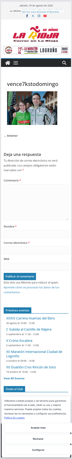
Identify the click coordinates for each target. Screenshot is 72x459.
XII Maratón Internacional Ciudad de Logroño (34, 353)
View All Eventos (14, 378)
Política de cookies (14, 417)
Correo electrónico (17, 243)
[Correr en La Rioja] (8, 63)
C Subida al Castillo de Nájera (28, 329)
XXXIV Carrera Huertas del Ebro (30, 318)
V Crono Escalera (19, 340)
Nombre (10, 226)
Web (6, 259)
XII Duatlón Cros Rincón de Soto (31, 367)
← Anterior (11, 136)
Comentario (12, 180)
